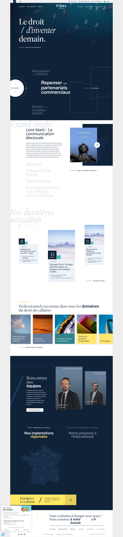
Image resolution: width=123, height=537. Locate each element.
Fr (14, 1)
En (17, 1)
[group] (17, 329)
